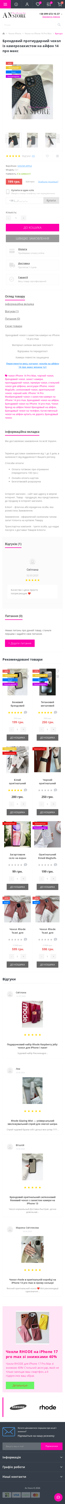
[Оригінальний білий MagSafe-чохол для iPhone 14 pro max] (47, 835)
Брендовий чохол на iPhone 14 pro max (27, 403)
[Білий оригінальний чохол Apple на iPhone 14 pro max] (17, 760)
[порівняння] (27, 677)
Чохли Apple (24, 165)
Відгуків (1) (12, 311)
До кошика (33, 227)
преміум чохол (38, 382)
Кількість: (11, 212)
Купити (51, 200)
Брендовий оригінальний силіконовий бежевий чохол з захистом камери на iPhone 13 (33, 1200)
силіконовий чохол (27, 389)
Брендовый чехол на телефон (22, 410)
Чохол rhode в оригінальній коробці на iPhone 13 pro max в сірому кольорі (32, 1281)
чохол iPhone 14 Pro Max (22, 375)
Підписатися (52, 1446)
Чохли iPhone (14, 33)
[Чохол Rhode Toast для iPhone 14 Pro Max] (17, 910)
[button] (27, 4)
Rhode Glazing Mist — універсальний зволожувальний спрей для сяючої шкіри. (33, 1122)
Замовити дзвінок (51, 16)
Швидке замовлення (32, 238)
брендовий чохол (15, 379)
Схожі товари (13, 326)
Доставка (24, 263)
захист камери (34, 379)
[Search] (59, 25)
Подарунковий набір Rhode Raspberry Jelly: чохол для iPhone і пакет (32, 1046)
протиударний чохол (17, 382)
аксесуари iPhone (37, 386)
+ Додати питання (19, 643)
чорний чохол (45, 375)
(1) (33, 156)
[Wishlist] (47, 156)
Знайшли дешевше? (48, 181)
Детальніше (20, 1385)
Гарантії (23, 277)
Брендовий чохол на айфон (43, 400)
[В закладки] (27, 671)
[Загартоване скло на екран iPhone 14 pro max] (17, 835)
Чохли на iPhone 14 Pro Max (38, 33)
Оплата (22, 249)
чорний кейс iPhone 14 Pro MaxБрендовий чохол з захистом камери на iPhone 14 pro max (30, 397)
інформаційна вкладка (19, 304)
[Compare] (57, 156)
